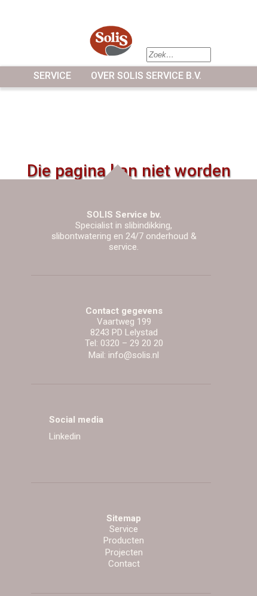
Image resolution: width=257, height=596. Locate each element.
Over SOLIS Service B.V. (146, 75)
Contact (124, 563)
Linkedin (65, 436)
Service (52, 75)
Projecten (124, 552)
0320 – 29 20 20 (131, 343)
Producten (123, 540)
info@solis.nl (133, 355)
